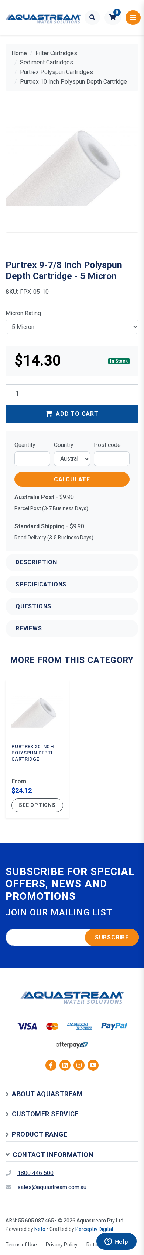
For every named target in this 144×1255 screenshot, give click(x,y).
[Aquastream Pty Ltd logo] (43, 17)
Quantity (24, 444)
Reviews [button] (29, 628)
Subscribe (112, 937)
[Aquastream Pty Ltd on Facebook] (50, 1065)
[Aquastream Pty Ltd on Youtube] (93, 1065)
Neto (39, 1229)
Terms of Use (21, 1245)
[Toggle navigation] (133, 17)
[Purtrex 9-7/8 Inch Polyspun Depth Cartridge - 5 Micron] (72, 166)
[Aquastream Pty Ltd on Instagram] (79, 1065)
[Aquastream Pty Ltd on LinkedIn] (65, 1065)
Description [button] (36, 562)
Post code (107, 444)
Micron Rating (23, 313)
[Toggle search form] (92, 17)
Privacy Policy (62, 1245)
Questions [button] (33, 606)
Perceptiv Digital (94, 1229)
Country (63, 444)
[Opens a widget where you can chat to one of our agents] (116, 1242)
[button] (112, 17)
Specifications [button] (41, 584)
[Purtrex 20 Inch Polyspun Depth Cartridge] (37, 748)
